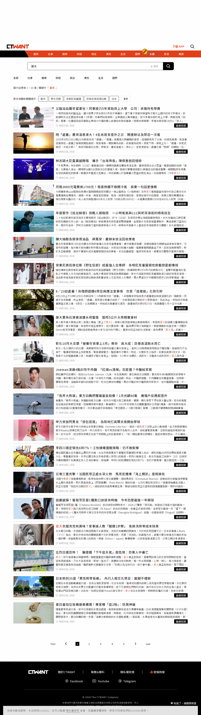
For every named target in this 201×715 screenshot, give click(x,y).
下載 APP (178, 46)
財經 (58, 77)
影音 (166, 54)
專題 (181, 54)
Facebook (76, 681)
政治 (72, 77)
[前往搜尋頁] (192, 46)
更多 (126, 98)
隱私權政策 (73, 710)
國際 (114, 77)
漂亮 (86, 77)
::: (14, 59)
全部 (15, 77)
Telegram (129, 681)
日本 (114, 99)
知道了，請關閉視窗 (185, 703)
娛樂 (44, 77)
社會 (30, 77)
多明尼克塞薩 (73, 99)
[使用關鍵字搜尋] (168, 66)
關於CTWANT (66, 672)
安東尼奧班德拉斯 (96, 99)
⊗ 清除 (154, 66)
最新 (35, 54)
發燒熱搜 (159, 672)
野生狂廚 (56, 99)
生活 (100, 77)
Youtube (103, 681)
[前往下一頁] (135, 644)
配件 (43, 99)
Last (148, 643)
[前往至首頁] (18, 47)
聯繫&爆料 (97, 672)
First (53, 643)
